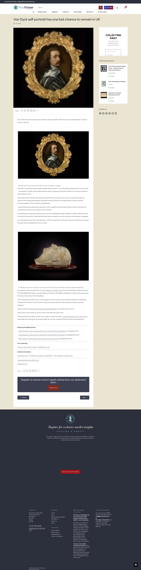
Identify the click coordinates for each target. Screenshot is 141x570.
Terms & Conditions (57, 536)
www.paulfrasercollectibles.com (28, 360)
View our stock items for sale (26, 347)
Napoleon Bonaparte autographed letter (43, 309)
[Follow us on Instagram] (106, 113)
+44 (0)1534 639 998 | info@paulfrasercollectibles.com (19, 1)
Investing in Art (22, 355)
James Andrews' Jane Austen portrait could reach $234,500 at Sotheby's (42, 331)
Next (83, 397)
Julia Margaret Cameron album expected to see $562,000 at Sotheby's (42, 335)
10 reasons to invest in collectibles (40, 355)
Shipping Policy (55, 534)
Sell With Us (54, 519)
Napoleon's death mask (54, 290)
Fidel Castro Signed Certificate (117, 81)
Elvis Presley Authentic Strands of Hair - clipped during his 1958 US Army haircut (117, 68)
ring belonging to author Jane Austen (75, 316)
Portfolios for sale (43, 347)
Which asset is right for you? (63, 355)
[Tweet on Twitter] (28, 111)
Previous (24, 397)
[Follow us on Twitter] (103, 113)
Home (53, 513)
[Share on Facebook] (22, 111)
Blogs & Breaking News (58, 517)
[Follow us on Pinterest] (109, 113)
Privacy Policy (55, 530)
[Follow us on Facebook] (100, 113)
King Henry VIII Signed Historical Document (114, 94)
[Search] (101, 7)
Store (52, 515)
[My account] (117, 7)
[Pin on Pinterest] (25, 111)
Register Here (53, 387)
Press (53, 523)
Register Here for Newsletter (70, 471)
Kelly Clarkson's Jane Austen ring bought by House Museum (38, 339)
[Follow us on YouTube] (112, 113)
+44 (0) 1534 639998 (35, 525)
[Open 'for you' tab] (136, 565)
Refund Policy (55, 532)
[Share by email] (31, 111)
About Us (54, 521)
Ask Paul (109, 7)
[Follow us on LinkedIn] (116, 113)
